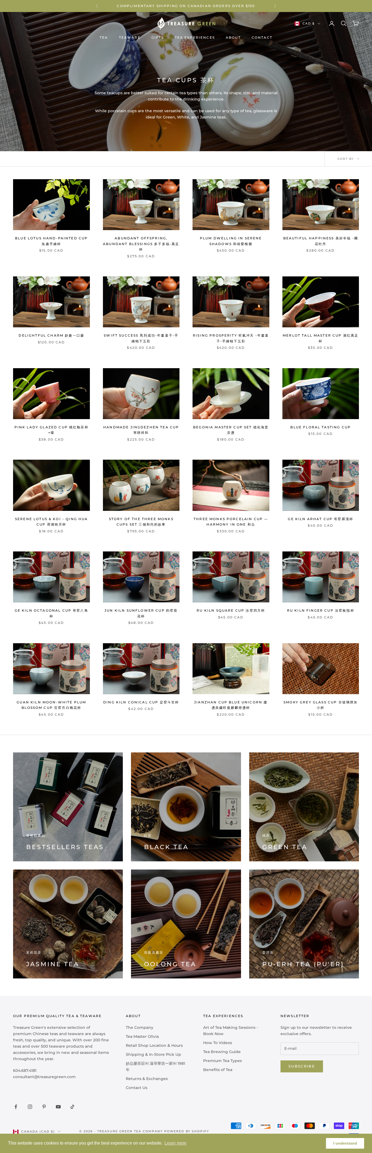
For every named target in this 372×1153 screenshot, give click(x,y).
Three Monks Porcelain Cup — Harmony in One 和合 (231, 521)
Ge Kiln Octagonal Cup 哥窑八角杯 (51, 613)
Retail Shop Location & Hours (154, 1045)
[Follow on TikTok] (72, 1106)
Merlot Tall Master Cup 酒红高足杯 (320, 338)
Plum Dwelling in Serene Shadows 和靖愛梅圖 (231, 241)
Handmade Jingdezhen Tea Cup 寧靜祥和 (141, 430)
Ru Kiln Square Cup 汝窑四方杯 (231, 610)
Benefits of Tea (217, 1069)
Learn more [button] (175, 1143)
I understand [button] (345, 1143)
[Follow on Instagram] (30, 1106)
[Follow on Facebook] (16, 1106)
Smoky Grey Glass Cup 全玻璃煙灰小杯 (320, 705)
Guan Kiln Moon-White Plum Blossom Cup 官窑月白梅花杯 (51, 705)
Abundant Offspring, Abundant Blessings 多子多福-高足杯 (141, 243)
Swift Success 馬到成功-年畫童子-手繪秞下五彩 (141, 338)
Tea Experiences (195, 37)
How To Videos (217, 1042)
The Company (139, 1027)
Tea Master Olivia (142, 1036)
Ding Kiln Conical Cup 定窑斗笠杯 (141, 702)
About (233, 37)
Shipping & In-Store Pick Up (153, 1054)
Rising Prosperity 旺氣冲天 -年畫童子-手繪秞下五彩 (231, 338)
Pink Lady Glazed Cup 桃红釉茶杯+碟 (51, 430)
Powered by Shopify (186, 1131)
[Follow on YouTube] (58, 1106)
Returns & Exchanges (147, 1078)
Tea (104, 37)
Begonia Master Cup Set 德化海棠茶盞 (231, 430)
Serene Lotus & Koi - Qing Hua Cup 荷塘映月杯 (51, 521)
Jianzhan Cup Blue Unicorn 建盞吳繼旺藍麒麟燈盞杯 (230, 705)
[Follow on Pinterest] (44, 1106)
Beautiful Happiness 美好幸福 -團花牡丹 (320, 241)
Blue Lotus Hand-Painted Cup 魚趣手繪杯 (51, 241)
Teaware (130, 37)
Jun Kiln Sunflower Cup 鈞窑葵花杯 (141, 613)
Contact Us (136, 1087)
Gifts (157, 37)
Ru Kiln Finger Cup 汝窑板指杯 (320, 610)
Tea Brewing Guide (222, 1051)
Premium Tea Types (222, 1060)
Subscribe (301, 1066)
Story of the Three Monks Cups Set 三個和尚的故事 (141, 521)
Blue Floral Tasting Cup (320, 427)
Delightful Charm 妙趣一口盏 (51, 335)
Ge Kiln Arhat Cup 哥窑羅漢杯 (320, 519)
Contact (262, 37)
